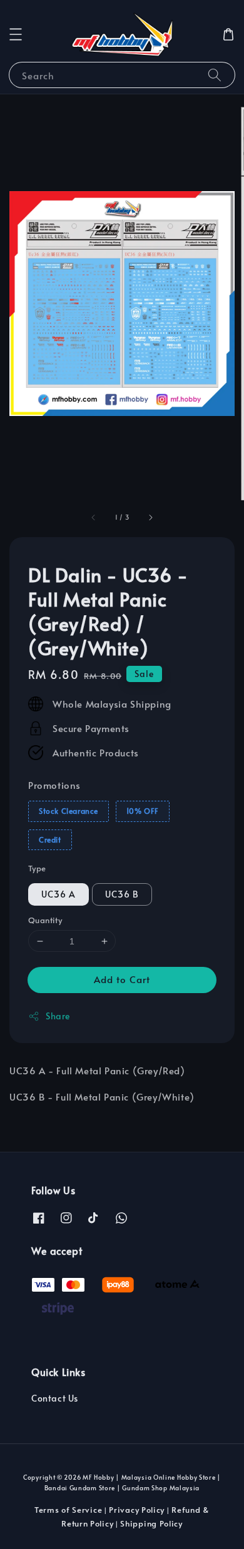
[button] (15, 34)
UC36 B (122, 894)
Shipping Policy (151, 1523)
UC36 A (58, 894)
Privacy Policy (137, 1509)
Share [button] (58, 1016)
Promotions (54, 784)
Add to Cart (122, 979)
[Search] (215, 74)
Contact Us (54, 1398)
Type (37, 868)
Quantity (45, 920)
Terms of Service (68, 1509)
